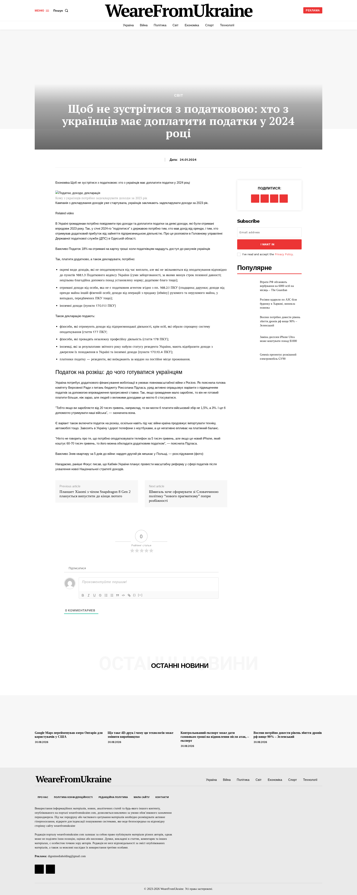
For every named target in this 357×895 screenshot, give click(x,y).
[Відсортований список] (106, 595)
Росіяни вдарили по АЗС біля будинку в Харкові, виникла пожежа (278, 303)
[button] (61, 10)
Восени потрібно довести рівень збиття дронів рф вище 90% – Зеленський (280, 321)
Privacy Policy (284, 254)
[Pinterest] (274, 198)
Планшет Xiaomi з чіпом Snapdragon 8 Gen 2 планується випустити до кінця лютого (95, 494)
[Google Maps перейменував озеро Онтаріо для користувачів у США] (69, 703)
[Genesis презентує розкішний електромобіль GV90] (246, 356)
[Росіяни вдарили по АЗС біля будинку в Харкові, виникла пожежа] (246, 303)
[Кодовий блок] (123, 595)
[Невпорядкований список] (112, 595)
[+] (140, 595)
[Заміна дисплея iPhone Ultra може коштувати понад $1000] (246, 339)
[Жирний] (83, 595)
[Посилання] (129, 595)
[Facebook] (255, 198)
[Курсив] (89, 595)
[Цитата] (117, 595)
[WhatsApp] (284, 198)
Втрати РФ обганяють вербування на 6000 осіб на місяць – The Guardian (277, 286)
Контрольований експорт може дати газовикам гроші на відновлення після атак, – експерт (215, 736)
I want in (267, 244)
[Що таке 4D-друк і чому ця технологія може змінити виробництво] (142, 703)
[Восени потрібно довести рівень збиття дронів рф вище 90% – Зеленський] (246, 321)
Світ (178, 95)
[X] (265, 198)
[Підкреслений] (94, 595)
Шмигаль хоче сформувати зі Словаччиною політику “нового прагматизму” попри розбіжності (183, 496)
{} (134, 595)
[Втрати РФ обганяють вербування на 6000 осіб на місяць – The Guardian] (246, 286)
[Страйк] (100, 595)
